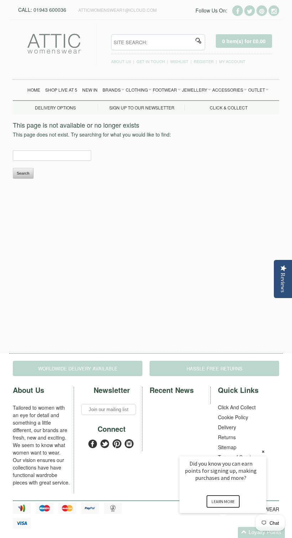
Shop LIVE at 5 (61, 90)
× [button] (263, 451)
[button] (231, 532)
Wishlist (179, 61)
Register (204, 61)
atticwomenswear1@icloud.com (117, 10)
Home (33, 90)
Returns (227, 437)
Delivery (227, 427)
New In (90, 90)
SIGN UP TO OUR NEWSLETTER (141, 107)
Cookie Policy (233, 417)
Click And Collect (237, 407)
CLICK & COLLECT (228, 107)
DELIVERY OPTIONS (55, 107)
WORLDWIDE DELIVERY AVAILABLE (78, 368)
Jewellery (194, 90)
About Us (121, 61)
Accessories (227, 90)
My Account (232, 61)
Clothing (137, 90)
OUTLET (256, 90)
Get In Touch (150, 61)
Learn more (223, 501)
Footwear (165, 90)
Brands (112, 90)
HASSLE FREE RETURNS (215, 368)
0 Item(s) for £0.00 (244, 41)
